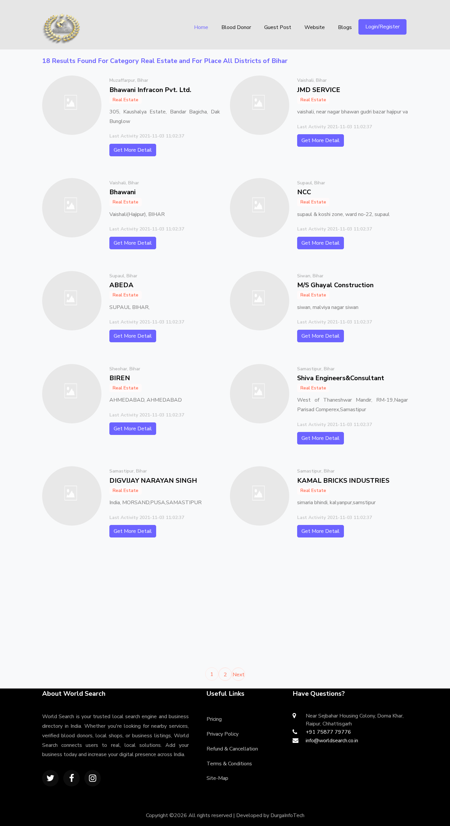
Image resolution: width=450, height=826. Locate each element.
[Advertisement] (131, 605)
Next (238, 674)
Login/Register (382, 26)
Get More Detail (133, 150)
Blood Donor (236, 27)
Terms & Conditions (229, 763)
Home (201, 27)
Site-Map (217, 778)
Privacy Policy (223, 734)
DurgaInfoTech (287, 815)
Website (314, 27)
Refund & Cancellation (232, 748)
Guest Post (277, 27)
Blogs (345, 27)
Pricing (214, 719)
